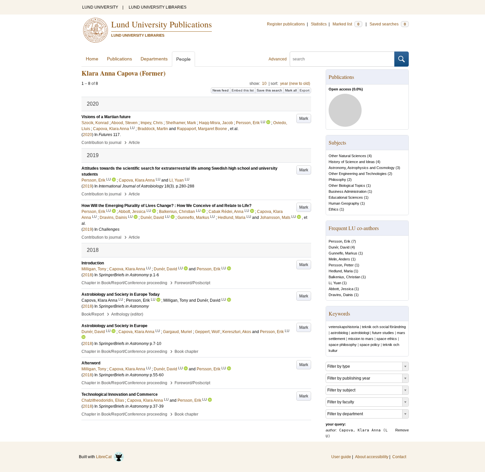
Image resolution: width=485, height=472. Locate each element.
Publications (119, 58)
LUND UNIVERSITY (100, 7)
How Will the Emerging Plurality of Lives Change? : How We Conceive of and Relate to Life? (166, 205)
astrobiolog (339, 333)
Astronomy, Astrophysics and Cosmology (362, 168)
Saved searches (388, 24)
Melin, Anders (339, 259)
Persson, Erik (339, 241)
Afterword (90, 363)
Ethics (334, 209)
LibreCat (104, 457)
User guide (341, 457)
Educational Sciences (346, 197)
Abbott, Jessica (341, 289)
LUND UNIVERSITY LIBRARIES (157, 7)
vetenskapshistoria (344, 327)
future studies (383, 333)
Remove (402, 430)
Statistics (319, 24)
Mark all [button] (291, 90)
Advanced (278, 59)
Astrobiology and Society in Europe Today (120, 294)
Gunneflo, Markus (343, 253)
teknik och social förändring (384, 327)
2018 (87, 275)
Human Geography (344, 203)
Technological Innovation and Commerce (119, 394)
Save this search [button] (269, 90)
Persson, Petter (341, 265)
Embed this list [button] (243, 90)
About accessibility (371, 457)
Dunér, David (339, 247)
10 (264, 83)
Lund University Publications (161, 24)
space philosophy (343, 345)
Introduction (92, 263)
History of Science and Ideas (352, 162)
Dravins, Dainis (341, 295)
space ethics (386, 339)
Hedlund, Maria (341, 271)
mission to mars (360, 339)
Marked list (346, 24)
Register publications (286, 24)
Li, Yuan (335, 283)
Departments (154, 58)
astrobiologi (360, 333)
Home (92, 58)
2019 (87, 186)
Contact (399, 457)
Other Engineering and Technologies (358, 174)
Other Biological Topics (347, 185)
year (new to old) (295, 83)
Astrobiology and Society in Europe (114, 325)
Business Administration (348, 191)
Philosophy (337, 180)
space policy (370, 345)
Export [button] (304, 90)
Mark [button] (303, 118)
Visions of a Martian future (106, 117)
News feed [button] (220, 90)
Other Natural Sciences (347, 156)
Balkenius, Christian (344, 277)
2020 (87, 134)
